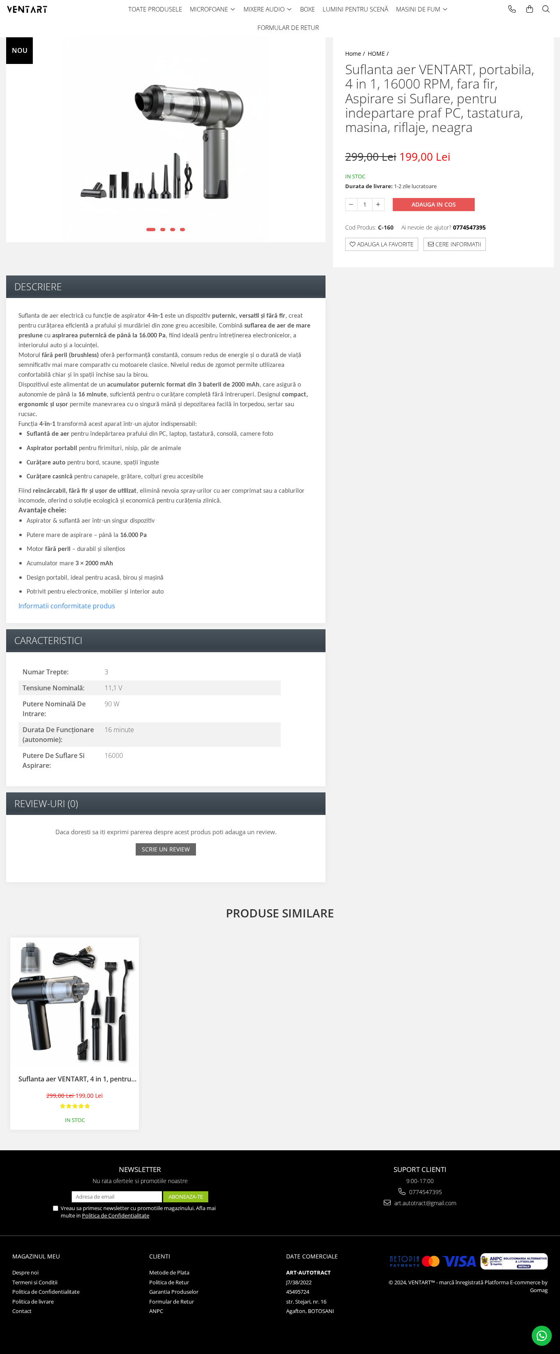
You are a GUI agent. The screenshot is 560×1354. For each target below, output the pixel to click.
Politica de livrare (33, 1301)
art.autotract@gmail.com (424, 1203)
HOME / (379, 53)
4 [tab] (182, 230)
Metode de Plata (169, 1272)
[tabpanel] (166, 139)
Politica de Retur (169, 1282)
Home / (356, 53)
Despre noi (25, 1272)
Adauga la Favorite (384, 244)
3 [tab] (172, 230)
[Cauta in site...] (546, 9)
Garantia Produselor (173, 1291)
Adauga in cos (434, 204)
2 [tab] (163, 230)
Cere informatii (457, 244)
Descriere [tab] (38, 286)
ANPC (156, 1311)
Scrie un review (166, 849)
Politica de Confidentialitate (115, 1215)
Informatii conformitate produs (66, 605)
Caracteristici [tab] (48, 640)
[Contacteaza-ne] (512, 9)
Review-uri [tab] (46, 803)
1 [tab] (151, 230)
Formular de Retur (171, 1301)
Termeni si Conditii (34, 1282)
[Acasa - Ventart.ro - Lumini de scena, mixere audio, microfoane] (39, 9)
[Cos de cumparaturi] (529, 9)
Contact (22, 1311)
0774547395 (424, 1192)
